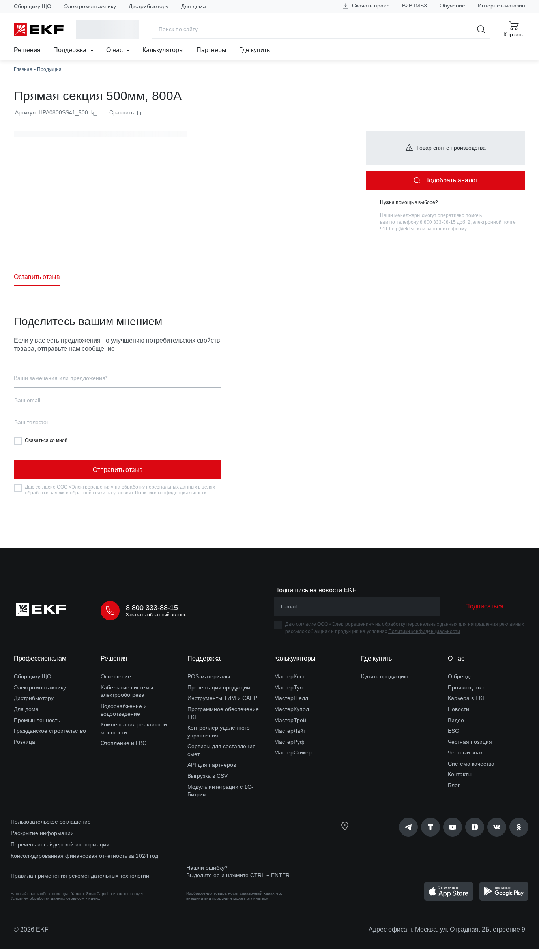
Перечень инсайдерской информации (60, 844)
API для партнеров (211, 765)
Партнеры (211, 50)
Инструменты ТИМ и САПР (222, 698)
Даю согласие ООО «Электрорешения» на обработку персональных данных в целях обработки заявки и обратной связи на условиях (120, 490)
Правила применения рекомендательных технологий (80, 875)
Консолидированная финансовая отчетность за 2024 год (84, 856)
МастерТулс (289, 687)
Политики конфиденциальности (171, 493)
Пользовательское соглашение (51, 821)
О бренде (460, 676)
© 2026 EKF (31, 929)
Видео (456, 720)
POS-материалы (208, 676)
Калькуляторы (163, 50)
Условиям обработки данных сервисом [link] (47, 898)
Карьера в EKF (467, 698)
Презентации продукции (218, 687)
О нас (115, 50)
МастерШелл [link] (291, 698)
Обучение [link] (452, 5)
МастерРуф (289, 742)
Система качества (471, 763)
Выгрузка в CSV (207, 776)
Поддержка (70, 50)
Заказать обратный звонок (156, 615)
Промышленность (37, 720)
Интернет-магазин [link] (501, 5)
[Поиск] (481, 29)
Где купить (254, 50)
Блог (454, 785)
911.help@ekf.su (398, 229)
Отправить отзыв (118, 469)
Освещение (116, 676)
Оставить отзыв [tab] (37, 276)
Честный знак (465, 752)
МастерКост (289, 676)
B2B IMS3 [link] (414, 5)
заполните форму (447, 229)
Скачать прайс (369, 5)
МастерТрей (290, 720)
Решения (27, 50)
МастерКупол (291, 709)
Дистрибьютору (148, 6)
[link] (408, 827)
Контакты (460, 774)
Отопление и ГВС (123, 743)
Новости (458, 709)
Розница (24, 742)
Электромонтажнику (90, 6)
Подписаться (484, 606)
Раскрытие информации (42, 833)
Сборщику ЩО (32, 6)
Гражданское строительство (50, 731)
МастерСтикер (293, 752)
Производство (466, 687)
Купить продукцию (384, 676)
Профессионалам (40, 658)
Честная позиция (470, 742)
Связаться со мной (46, 440)
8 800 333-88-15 (152, 608)
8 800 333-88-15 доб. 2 (445, 222)
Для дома (193, 6)
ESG (453, 731)
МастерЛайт (290, 731)
